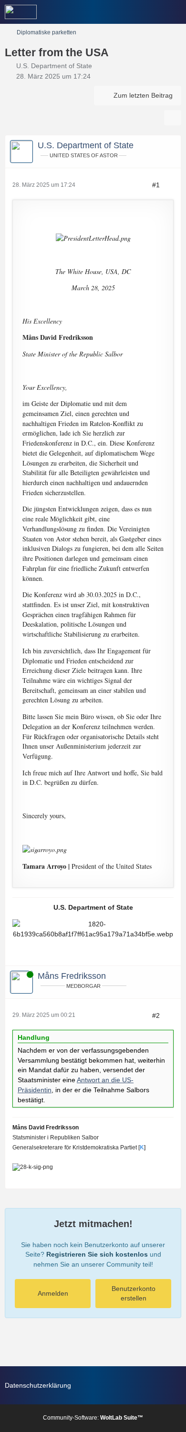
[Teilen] (172, 117)
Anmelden (53, 1293)
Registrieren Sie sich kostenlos (97, 1254)
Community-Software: (93, 1417)
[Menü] (173, 11)
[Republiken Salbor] (21, 11)
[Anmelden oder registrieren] (149, 12)
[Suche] (125, 11)
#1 (156, 185)
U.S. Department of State (54, 66)
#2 (156, 1015)
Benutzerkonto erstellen (133, 1293)
